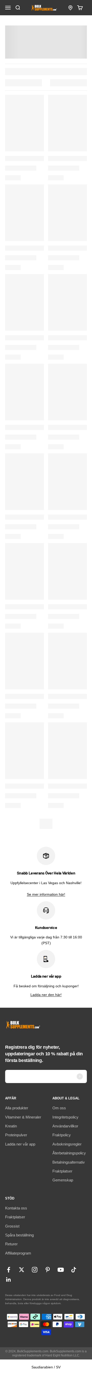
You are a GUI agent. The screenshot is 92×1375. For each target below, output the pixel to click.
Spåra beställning (19, 1235)
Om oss (59, 1108)
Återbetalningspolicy (69, 1153)
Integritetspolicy (65, 1117)
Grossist (12, 1226)
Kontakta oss (16, 1208)
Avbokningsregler (67, 1144)
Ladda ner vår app (20, 1144)
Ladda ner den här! (46, 995)
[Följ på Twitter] (21, 1269)
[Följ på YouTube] (60, 1269)
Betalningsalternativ (68, 1162)
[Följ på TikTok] (73, 1269)
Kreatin (11, 1126)
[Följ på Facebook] (8, 1269)
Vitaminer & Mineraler (23, 1117)
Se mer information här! (46, 894)
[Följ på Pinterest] (47, 1269)
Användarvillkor (65, 1126)
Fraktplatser (62, 1171)
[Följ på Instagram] (34, 1269)
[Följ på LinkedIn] (8, 1279)
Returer (11, 1244)
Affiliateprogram (18, 1253)
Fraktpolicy (61, 1135)
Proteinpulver (16, 1135)
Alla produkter (16, 1108)
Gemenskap (62, 1180)
